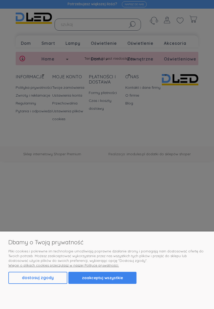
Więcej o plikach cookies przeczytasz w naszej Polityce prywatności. (63, 265)
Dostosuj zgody (38, 277)
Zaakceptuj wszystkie (102, 277)
